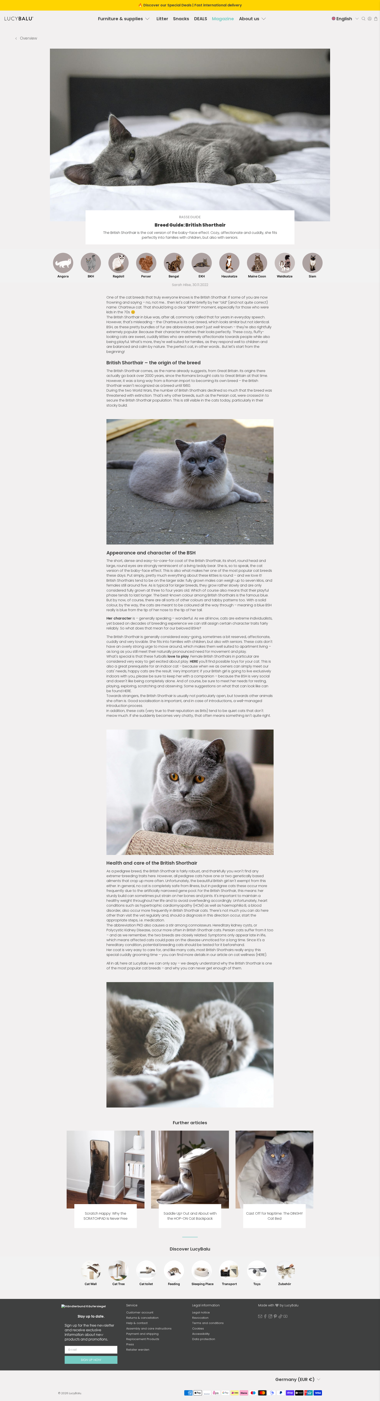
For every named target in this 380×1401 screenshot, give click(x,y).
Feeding (174, 1284)
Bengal (174, 276)
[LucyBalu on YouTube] (285, 1317)
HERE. (127, 690)
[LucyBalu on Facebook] (265, 1317)
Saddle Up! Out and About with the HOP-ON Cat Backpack (190, 1216)
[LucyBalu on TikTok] (280, 1317)
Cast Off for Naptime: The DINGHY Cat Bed (274, 1216)
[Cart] (376, 19)
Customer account (139, 1312)
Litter (162, 19)
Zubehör (284, 1284)
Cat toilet (146, 1284)
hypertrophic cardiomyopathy (166, 905)
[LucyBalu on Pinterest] (275, 1317)
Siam (312, 276)
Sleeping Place (202, 1284)
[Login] (370, 19)
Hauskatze (229, 276)
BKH (91, 276)
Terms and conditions (208, 1323)
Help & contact (137, 1323)
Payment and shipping (142, 1334)
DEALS (200, 19)
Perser (146, 276)
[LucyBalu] (19, 18)
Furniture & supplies (120, 19)
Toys (257, 1284)
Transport (229, 1284)
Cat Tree (118, 1284)
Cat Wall (91, 1284)
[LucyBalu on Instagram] (270, 1317)
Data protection (203, 1339)
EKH (202, 276)
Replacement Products (142, 1339)
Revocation (200, 1318)
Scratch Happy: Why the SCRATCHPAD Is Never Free (106, 1216)
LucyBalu (75, 1393)
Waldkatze (284, 276)
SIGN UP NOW (91, 1360)
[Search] (363, 19)
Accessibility (201, 1334)
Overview (28, 38)
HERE (261, 954)
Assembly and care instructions (149, 1328)
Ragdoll (118, 276)
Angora (63, 276)
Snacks (181, 19)
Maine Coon (257, 276)
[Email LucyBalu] (260, 1317)
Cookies (198, 1328)
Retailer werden (137, 1350)
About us (249, 19)
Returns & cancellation (142, 1318)
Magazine (223, 19)
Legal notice (201, 1312)
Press (130, 1344)
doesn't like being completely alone (144, 681)
